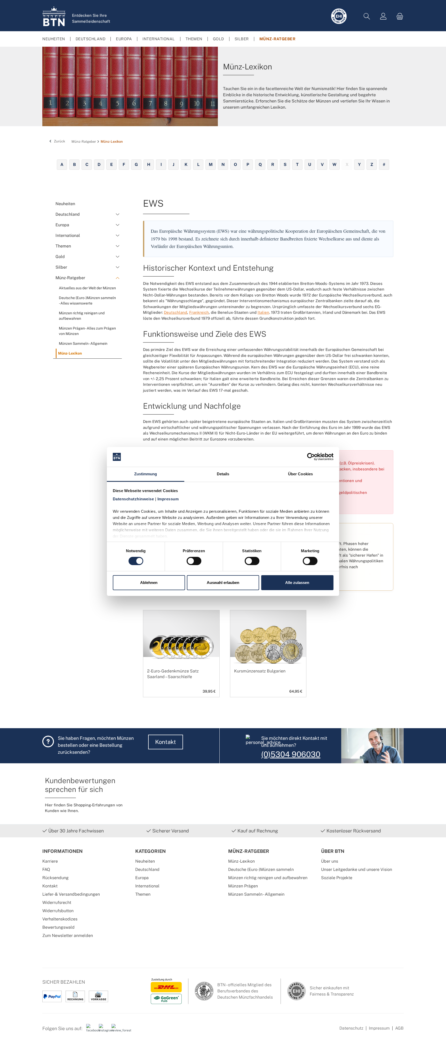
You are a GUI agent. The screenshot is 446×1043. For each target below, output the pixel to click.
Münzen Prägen (243, 886)
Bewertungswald (58, 927)
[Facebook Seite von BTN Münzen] (90, 1030)
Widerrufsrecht (56, 902)
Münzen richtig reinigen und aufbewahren (267, 877)
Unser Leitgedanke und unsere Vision (356, 869)
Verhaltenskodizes (59, 919)
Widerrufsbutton (58, 910)
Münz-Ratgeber (248, 851)
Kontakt (165, 742)
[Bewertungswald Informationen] (116, 1030)
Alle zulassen (297, 582)
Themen (142, 894)
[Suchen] (367, 16)
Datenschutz (351, 1028)
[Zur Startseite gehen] (54, 16)
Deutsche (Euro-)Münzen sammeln (261, 869)
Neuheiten (145, 861)
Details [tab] (223, 474)
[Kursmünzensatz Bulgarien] (268, 646)
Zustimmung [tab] (145, 474)
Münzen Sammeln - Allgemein (256, 894)
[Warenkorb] (398, 16)
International (147, 886)
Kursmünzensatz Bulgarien (259, 671)
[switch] (194, 561)
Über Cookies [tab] (300, 474)
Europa (142, 877)
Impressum (379, 1028)
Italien (263, 312)
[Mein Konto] (383, 16)
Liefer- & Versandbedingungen (71, 894)
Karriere (50, 861)
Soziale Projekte (336, 877)
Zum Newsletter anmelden (67, 935)
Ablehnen (148, 582)
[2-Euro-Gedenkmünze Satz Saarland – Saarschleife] (181, 646)
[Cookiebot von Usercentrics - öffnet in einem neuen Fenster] (310, 457)
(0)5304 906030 (290, 754)
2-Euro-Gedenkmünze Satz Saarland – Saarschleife (173, 674)
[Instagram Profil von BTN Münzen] (103, 1030)
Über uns (329, 861)
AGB (399, 1028)
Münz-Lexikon (241, 861)
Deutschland (175, 312)
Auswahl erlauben (223, 582)
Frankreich (199, 312)
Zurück (59, 141)
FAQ (46, 869)
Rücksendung (55, 877)
